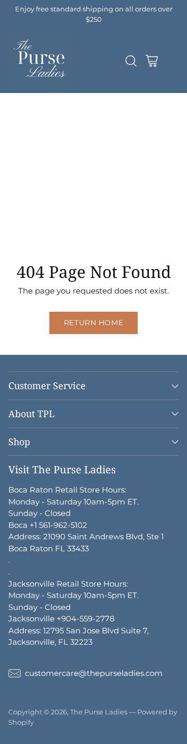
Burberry (17, 146)
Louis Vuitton (108, 110)
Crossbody (85, 157)
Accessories (63, 169)
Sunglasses (21, 180)
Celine (112, 134)
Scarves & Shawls (32, 192)
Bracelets (69, 204)
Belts (64, 180)
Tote (125, 157)
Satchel (14, 169)
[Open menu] (172, 61)
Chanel (57, 110)
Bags (129, 146)
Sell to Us (94, 239)
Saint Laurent (26, 134)
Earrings (115, 204)
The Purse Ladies (98, 712)
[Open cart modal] (151, 61)
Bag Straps (107, 180)
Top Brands (82, 98)
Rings (11, 216)
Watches (51, 216)
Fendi (76, 134)
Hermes (15, 110)
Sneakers (48, 228)
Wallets (112, 169)
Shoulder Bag (26, 157)
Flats (9, 228)
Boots (90, 228)
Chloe (58, 146)
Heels (126, 216)
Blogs (53, 239)
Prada (74, 122)
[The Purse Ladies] (40, 61)
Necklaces (19, 204)
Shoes (92, 216)
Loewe (94, 146)
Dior (42, 122)
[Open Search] (130, 61)
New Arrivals (24, 98)
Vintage (15, 239)
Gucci (11, 122)
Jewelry (93, 192)
